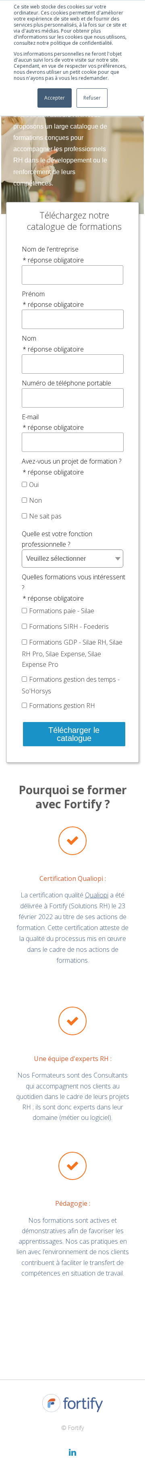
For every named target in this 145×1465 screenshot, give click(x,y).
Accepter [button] (54, 97)
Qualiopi (96, 895)
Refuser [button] (92, 97)
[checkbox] (72, 500)
